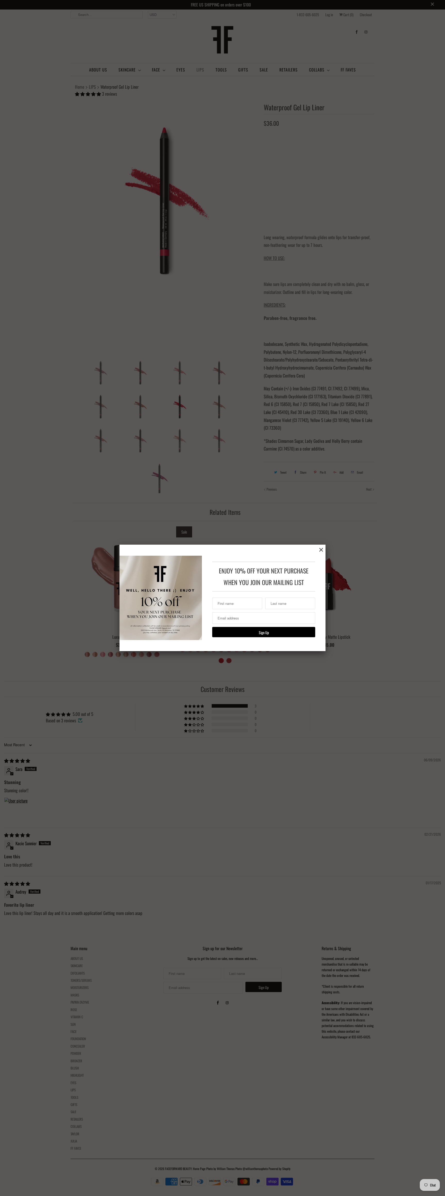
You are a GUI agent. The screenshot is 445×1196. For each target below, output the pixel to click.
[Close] (321, 550)
